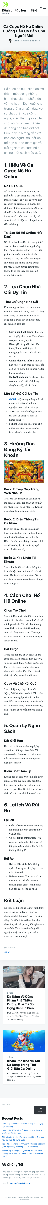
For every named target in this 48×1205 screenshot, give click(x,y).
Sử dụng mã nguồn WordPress (16, 1197)
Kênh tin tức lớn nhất (19, 10)
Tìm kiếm (6, 1104)
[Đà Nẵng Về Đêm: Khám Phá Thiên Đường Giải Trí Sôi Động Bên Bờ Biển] (24, 977)
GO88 (12, 399)
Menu (44, 8)
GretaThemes (24, 1200)
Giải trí (6, 952)
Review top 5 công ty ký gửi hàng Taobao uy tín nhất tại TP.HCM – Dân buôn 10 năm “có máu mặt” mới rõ (23, 1153)
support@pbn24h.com (20, 1183)
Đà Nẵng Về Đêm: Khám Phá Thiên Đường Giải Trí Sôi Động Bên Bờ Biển (21, 1002)
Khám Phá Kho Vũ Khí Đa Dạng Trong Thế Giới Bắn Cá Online (23, 1064)
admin (16, 41)
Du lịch (10, 993)
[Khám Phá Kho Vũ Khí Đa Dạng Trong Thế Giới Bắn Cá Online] (24, 1041)
